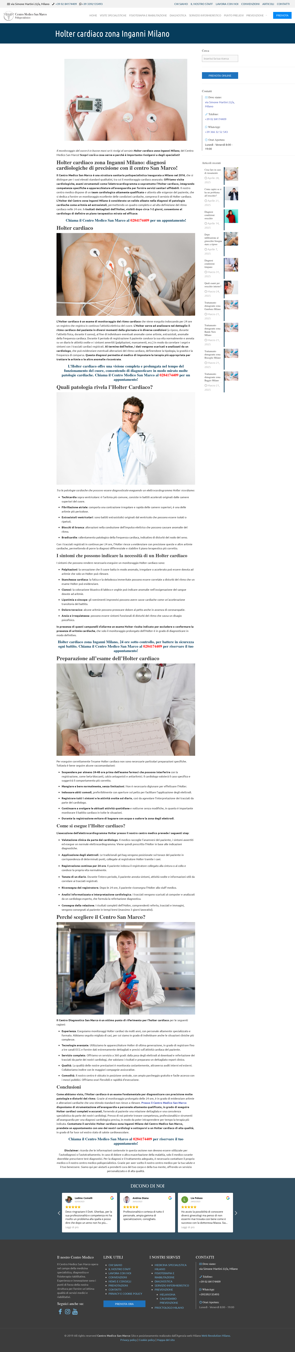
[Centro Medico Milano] (27, 15)
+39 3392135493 (92, 3)
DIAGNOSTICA (163, 1281)
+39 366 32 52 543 (216, 131)
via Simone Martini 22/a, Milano (218, 1268)
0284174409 (139, 220)
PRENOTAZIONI (118, 1285)
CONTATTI (283, 3)
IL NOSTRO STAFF (202, 3)
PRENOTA (282, 15)
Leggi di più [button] (130, 1227)
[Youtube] (75, 1311)
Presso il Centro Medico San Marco (164, 1102)
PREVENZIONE (164, 1289)
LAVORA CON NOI (227, 3)
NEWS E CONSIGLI (120, 1281)
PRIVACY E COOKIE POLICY (125, 1293)
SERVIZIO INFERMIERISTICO (172, 1285)
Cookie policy (147, 1339)
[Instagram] (68, 1311)
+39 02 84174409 (66, 3)
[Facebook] (60, 1311)
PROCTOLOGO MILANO (169, 1307)
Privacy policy (128, 1339)
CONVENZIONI (250, 3)
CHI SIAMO (181, 3)
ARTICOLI (268, 3)
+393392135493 (209, 1294)
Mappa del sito (166, 1339)
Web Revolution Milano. (216, 1335)
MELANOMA (167, 1294)
